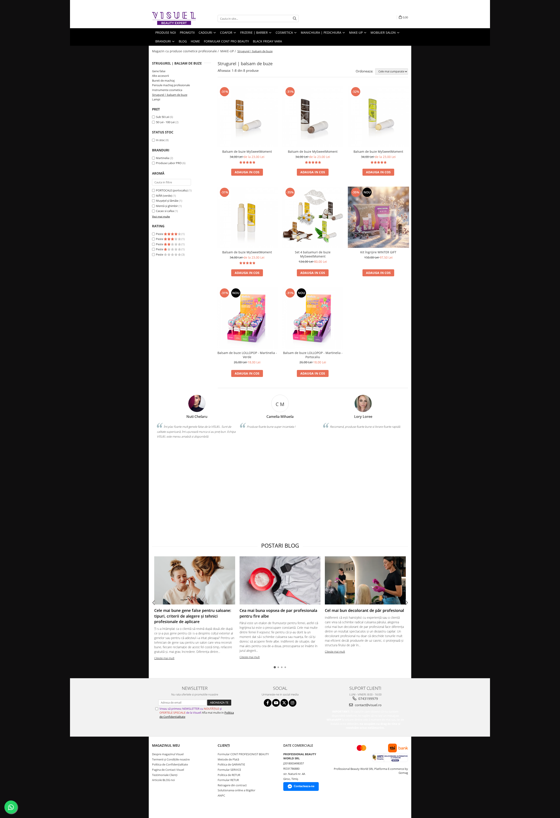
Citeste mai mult (164, 658)
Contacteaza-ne (304, 786)
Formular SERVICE (229, 770)
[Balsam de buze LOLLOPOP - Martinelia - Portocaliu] (312, 318)
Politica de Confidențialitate (170, 764)
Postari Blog (280, 545)
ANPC (221, 795)
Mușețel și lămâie (167, 201)
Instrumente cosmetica (167, 90)
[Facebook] (267, 703)
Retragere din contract (232, 785)
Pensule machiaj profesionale (171, 85)
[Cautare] (295, 18)
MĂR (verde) (164, 196)
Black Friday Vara (267, 41)
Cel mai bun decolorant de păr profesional (364, 610)
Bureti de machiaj (163, 80)
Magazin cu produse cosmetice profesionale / (186, 51)
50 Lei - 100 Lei (165, 122)
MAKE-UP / (228, 51)
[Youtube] (276, 703)
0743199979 (367, 698)
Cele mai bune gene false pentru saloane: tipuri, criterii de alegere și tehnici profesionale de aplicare (192, 616)
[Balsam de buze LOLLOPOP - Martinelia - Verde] (247, 318)
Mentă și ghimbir (167, 206)
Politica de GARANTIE (231, 764)
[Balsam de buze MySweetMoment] (247, 116)
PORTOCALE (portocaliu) (172, 190)
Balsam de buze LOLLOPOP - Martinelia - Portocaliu (313, 355)
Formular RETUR (228, 780)
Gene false (158, 71)
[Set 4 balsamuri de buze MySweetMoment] (312, 217)
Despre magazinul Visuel (168, 754)
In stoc (160, 140)
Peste (160, 234)
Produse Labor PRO (169, 163)
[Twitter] (284, 703)
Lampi (156, 99)
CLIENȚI (224, 745)
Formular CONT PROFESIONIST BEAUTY (243, 754)
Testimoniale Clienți (164, 775)
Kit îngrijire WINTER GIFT (378, 252)
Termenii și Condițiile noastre (171, 759)
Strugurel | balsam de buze (169, 95)
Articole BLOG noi (163, 780)
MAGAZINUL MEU (166, 745)
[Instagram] (292, 703)
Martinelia (162, 158)
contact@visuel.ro (368, 705)
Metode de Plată (228, 759)
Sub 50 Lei (162, 117)
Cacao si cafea (165, 211)
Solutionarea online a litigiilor (236, 790)
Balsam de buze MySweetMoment (247, 151)
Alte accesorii (160, 76)
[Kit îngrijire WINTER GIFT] (378, 217)
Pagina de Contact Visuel (168, 770)
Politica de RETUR (229, 775)
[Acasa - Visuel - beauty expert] (174, 18)
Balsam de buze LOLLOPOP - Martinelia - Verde (247, 355)
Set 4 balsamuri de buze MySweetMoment (313, 254)
